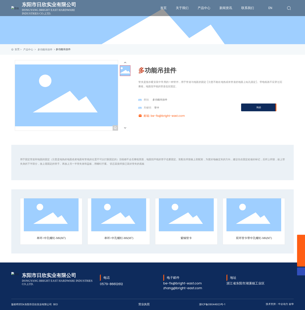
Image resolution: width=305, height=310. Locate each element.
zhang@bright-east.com (182, 288)
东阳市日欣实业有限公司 (49, 4)
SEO (55, 304)
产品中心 (28, 49)
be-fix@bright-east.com (182, 283)
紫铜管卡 (186, 238)
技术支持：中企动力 (277, 304)
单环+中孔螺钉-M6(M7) (51, 238)
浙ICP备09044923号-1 (212, 304)
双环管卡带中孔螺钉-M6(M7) (254, 238)
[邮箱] (301, 239)
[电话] (301, 255)
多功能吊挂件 (45, 49)
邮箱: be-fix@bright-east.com (164, 116)
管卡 (156, 107)
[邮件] (301, 247)
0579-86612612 (111, 284)
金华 (291, 304)
